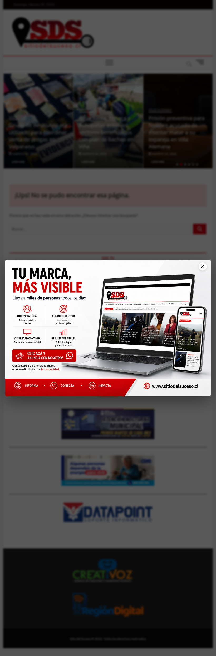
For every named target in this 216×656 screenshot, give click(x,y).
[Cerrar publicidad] (200, 269)
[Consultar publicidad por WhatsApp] (46, 357)
